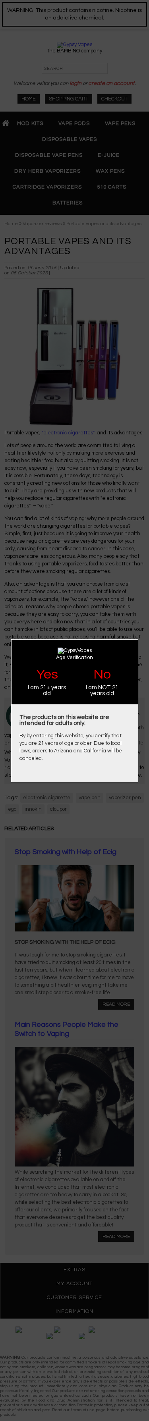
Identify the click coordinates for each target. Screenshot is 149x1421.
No (102, 674)
